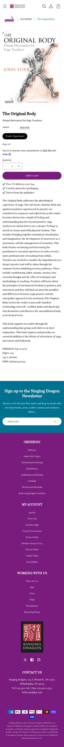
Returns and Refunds (32, 487)
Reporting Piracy (32, 612)
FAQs (32, 599)
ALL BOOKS (26, 19)
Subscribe (13, 421)
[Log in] (51, 6)
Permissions (32, 605)
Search (32, 512)
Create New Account (32, 531)
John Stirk (25, 127)
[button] (4, 6)
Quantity (6, 160)
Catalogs (32, 480)
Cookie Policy (32, 555)
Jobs (32, 587)
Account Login (32, 524)
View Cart (32, 518)
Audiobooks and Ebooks (32, 474)
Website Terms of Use (32, 543)
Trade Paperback (15, 136)
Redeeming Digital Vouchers (32, 493)
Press (32, 593)
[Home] (17, 6)
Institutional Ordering (32, 462)
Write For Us (32, 581)
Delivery (32, 450)
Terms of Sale (32, 537)
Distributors (32, 468)
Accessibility (32, 561)
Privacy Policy (32, 549)
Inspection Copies (32, 456)
